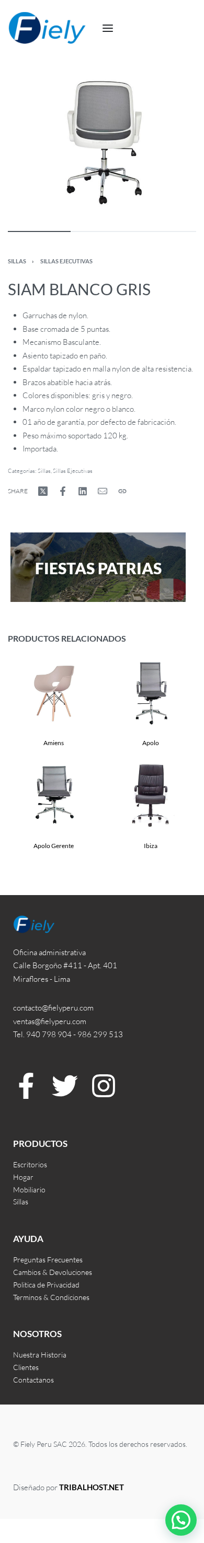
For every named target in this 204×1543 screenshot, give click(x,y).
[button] (181, 1520)
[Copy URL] (122, 491)
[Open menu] (108, 28)
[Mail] (102, 491)
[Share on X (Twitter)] (43, 491)
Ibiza (150, 846)
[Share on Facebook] (62, 491)
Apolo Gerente (53, 846)
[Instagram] (103, 1086)
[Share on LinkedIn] (82, 491)
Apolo (150, 743)
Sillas (17, 261)
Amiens (53, 743)
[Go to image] (39, 231)
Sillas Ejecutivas (66, 261)
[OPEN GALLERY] (102, 142)
